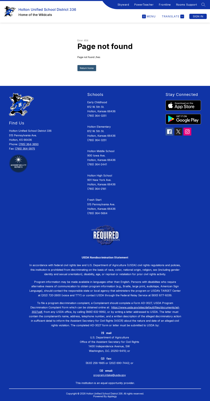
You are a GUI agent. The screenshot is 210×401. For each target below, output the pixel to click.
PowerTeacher (144, 4)
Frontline (165, 4)
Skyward (123, 4)
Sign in (198, 16)
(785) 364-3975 (25, 148)
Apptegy (112, 396)
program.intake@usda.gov (109, 375)
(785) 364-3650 (29, 144)
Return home (87, 68)
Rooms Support (186, 4)
